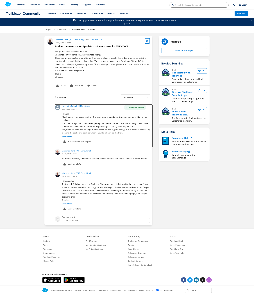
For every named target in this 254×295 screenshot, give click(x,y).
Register (142, 20)
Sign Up (241, 13)
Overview (51, 13)
